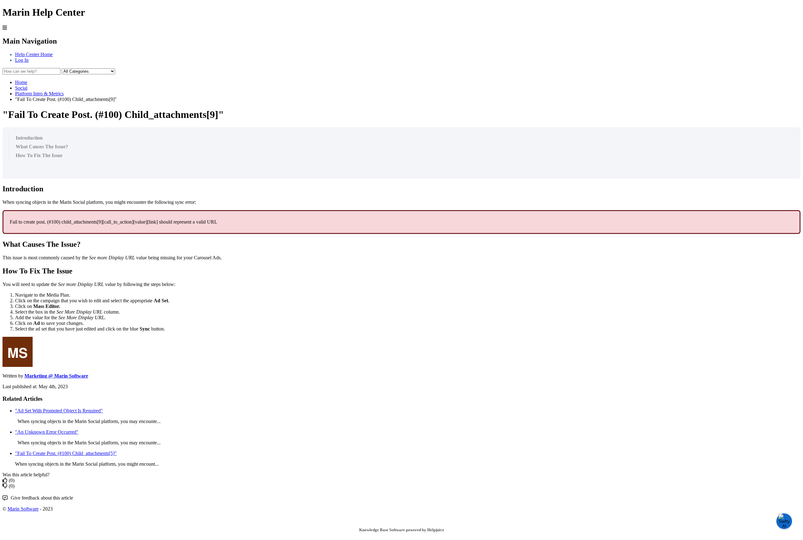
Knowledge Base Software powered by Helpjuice (401, 529)
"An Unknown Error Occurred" (46, 432)
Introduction (29, 137)
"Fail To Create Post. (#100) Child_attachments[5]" (66, 453)
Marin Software (23, 508)
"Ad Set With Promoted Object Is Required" (59, 410)
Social (21, 88)
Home (21, 82)
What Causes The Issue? (42, 146)
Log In (22, 60)
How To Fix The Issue (39, 155)
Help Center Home (34, 54)
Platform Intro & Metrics (39, 93)
